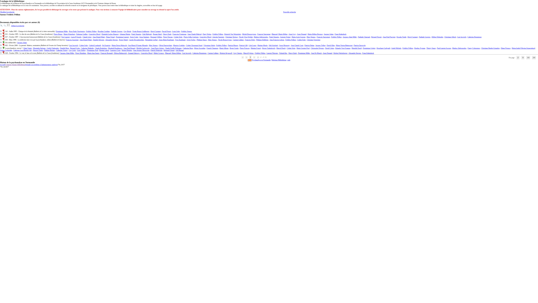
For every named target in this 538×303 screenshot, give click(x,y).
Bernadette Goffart (151, 40)
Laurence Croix (115, 50)
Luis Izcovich (461, 37)
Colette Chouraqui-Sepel (194, 45)
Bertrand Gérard (169, 50)
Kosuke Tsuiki (401, 37)
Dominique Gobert (369, 48)
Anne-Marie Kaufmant (166, 40)
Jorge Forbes (191, 40)
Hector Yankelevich (268, 48)
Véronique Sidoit (209, 45)
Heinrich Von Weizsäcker (232, 34)
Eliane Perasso (506, 48)
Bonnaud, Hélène (156, 37)
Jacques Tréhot (320, 45)
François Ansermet (72, 40)
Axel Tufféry (81, 50)
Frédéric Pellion (91, 31)
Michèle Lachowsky (143, 48)
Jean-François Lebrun (277, 40)
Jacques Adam (328, 34)
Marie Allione (224, 48)
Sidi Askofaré (273, 45)
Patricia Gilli (243, 45)
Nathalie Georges (116, 31)
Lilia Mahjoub (147, 34)
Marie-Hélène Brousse (315, 34)
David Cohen (329, 48)
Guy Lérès (72, 50)
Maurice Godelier (179, 45)
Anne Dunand (301, 34)
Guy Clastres (237, 53)
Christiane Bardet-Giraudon (490, 48)
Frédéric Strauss (186, 31)
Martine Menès (263, 45)
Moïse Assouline (199, 48)
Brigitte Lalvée (104, 50)
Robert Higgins (127, 50)
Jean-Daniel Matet (99, 37)
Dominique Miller (62, 31)
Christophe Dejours (317, 48)
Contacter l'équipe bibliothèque (15, 65)
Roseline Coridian (104, 31)
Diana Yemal (110, 37)
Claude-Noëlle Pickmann (173, 48)
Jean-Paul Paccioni (389, 37)
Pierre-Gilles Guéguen (191, 37)
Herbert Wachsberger (340, 53)
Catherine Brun (188, 48)
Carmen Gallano (238, 40)
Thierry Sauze (431, 48)
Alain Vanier (27, 48)
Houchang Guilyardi (383, 48)
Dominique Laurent (122, 37)
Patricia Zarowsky (360, 45)
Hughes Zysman (419, 48)
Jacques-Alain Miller (350, 37)
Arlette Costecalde (6, 50)
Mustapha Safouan (39, 48)
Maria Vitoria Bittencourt (344, 45)
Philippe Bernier (49, 50)
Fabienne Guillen (82, 34)
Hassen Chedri (38, 50)
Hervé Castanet (156, 31)
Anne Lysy (292, 34)
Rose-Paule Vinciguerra (77, 31)
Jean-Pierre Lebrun (157, 48)
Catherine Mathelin (87, 48)
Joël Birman (180, 50)
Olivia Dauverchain (165, 45)
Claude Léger (87, 37)
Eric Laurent (66, 37)
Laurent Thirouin (272, 53)
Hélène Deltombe (437, 37)
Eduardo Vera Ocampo (342, 48)
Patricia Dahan (309, 45)
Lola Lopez (252, 45)
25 (518, 58)
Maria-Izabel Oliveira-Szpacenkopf (523, 48)
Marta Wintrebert (69, 34)
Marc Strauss (311, 37)
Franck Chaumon (212, 48)
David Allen (331, 45)
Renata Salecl (157, 34)
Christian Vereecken (313, 40)
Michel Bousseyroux (249, 34)
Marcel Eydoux (248, 53)
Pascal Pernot (166, 31)
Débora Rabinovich (120, 53)
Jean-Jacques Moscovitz (141, 50)
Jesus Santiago (144, 37)
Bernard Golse (75, 48)
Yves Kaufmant (180, 40)
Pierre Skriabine (80, 53)
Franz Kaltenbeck (340, 34)
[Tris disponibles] (8, 26)
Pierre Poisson (245, 48)
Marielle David (357, 48)
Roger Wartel (123, 40)
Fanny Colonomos (474, 48)
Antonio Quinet (285, 37)
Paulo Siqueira (136, 34)
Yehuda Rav (283, 53)
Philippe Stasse (202, 40)
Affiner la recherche (17, 26)
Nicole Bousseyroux (225, 40)
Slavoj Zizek (167, 34)
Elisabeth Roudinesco (115, 48)
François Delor (250, 40)
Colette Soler (178, 37)
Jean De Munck (316, 53)
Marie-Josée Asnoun (298, 37)
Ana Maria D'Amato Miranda (138, 45)
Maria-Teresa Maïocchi (119, 45)
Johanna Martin (125, 34)
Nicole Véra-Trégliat (246, 37)
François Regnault (107, 53)
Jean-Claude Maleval (194, 34)
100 (528, 58)
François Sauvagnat (263, 34)
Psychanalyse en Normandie (261, 60)
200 (534, 58)
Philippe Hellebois (262, 40)
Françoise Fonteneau (179, 34)
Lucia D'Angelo (76, 37)
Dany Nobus (207, 34)
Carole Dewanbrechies (136, 40)
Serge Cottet (134, 37)
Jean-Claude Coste (297, 45)
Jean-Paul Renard (129, 48)
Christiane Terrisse (231, 37)
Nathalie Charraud (364, 37)
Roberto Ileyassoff (226, 53)
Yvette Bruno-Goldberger (140, 31)
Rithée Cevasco (159, 53)
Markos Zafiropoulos (261, 37)
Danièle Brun (64, 48)
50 (523, 58)
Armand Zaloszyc (134, 53)
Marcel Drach (281, 48)
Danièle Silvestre (98, 40)
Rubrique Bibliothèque (279, 60)
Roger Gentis (234, 48)
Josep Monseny (284, 45)
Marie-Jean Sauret (93, 53)
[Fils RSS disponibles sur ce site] (249, 60)
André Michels (396, 48)
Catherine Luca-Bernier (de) (22, 50)
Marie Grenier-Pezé (303, 48)
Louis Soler (176, 31)
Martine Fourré (256, 48)
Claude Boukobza (101, 48)
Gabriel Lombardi (95, 45)
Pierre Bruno (58, 34)
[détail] (1, 31)
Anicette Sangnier (218, 37)
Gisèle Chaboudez (53, 48)
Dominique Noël (92, 50)
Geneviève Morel (94, 34)
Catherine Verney (62, 50)
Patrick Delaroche (156, 50)
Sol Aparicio (106, 45)
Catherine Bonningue (475, 37)
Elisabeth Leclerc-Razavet (110, 34)
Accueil (2, 65)
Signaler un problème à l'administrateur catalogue (41, 65)
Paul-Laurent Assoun (444, 48)
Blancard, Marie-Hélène (279, 34)
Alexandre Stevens (111, 40)
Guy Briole (127, 31)
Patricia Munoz (233, 45)
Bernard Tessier (376, 37)
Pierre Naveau (168, 37)
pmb (288, 60)
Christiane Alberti (450, 37)
